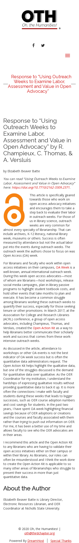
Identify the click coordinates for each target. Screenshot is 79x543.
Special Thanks (61, 541)
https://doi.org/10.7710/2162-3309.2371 (40, 187)
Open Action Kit (44, 328)
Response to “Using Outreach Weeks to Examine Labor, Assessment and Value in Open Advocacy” (39, 84)
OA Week (62, 267)
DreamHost (35, 541)
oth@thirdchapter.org (39, 533)
